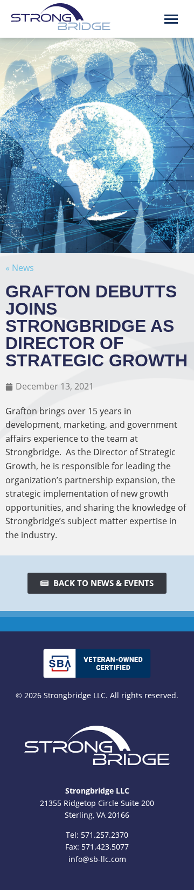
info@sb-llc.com (97, 859)
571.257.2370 (104, 835)
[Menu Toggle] (171, 19)
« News (19, 268)
